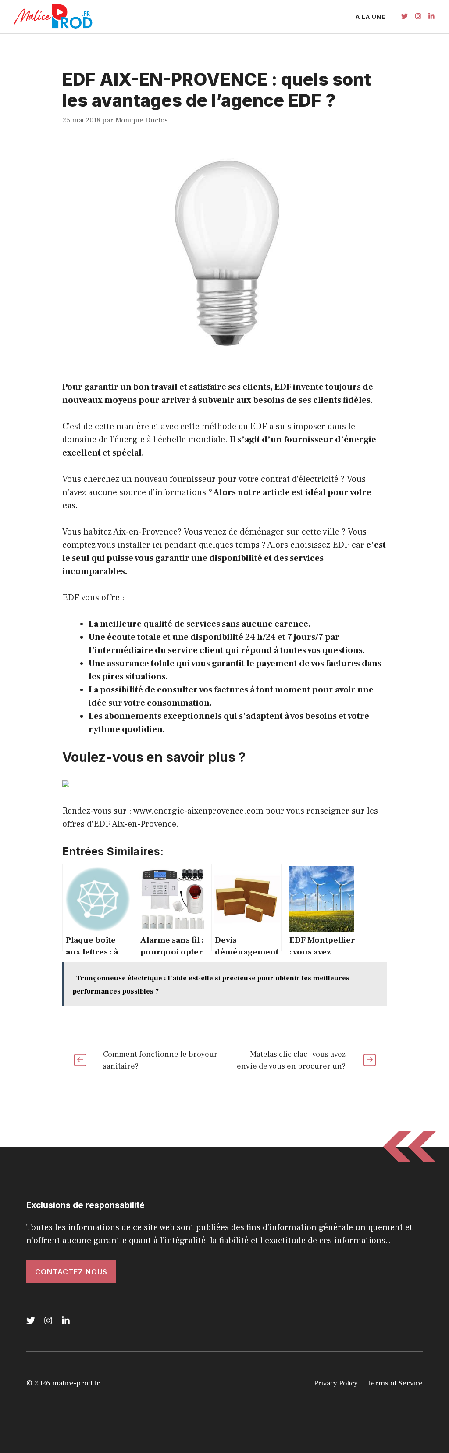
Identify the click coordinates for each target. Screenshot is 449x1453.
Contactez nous (71, 1271)
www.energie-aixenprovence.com (198, 811)
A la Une (370, 16)
